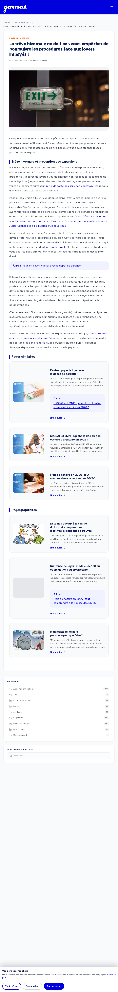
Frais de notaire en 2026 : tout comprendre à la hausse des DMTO (72, 476)
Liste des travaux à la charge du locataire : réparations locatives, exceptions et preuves (71, 527)
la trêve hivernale (56, 247)
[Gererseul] (15, 7)
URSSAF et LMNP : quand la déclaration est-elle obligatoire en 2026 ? (75, 437)
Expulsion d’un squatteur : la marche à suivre (78, 221)
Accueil (6, 23)
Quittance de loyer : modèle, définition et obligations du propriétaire (75, 567)
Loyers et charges (22, 23)
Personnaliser (32, 986)
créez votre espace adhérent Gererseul (36, 338)
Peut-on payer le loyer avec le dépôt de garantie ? (67, 372)
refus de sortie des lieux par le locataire (70, 186)
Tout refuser (11, 986)
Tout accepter (54, 986)
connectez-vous (98, 333)
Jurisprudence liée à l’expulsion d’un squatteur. (37, 226)
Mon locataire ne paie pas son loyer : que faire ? (66, 633)
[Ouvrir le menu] (112, 7)
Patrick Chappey (40, 60)
